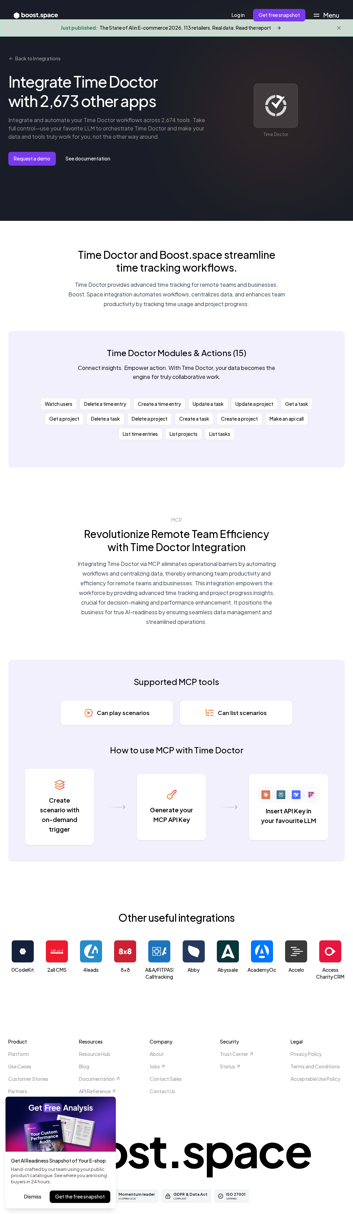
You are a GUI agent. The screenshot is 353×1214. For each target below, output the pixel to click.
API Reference (95, 1091)
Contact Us (162, 1091)
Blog (84, 1066)
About (157, 1054)
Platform (18, 1054)
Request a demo (32, 158)
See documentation (87, 158)
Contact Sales (166, 1079)
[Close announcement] (338, 27)
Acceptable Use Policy (315, 1079)
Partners (17, 1091)
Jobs (155, 1066)
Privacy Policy (306, 1054)
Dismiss (32, 1196)
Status (227, 1066)
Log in (238, 15)
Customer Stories (28, 1079)
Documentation (97, 1079)
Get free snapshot (279, 15)
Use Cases (19, 1066)
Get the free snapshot (80, 1196)
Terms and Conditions (315, 1066)
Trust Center (234, 1054)
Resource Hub (94, 1054)
